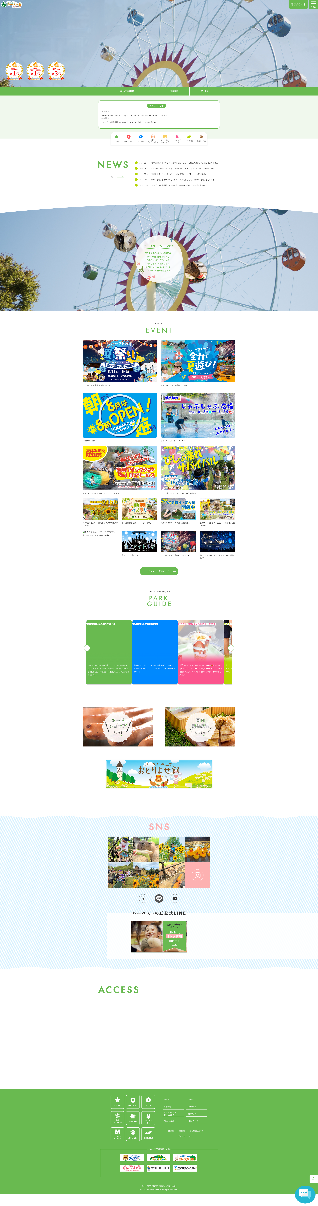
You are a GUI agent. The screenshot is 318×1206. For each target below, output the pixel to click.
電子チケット (298, 4)
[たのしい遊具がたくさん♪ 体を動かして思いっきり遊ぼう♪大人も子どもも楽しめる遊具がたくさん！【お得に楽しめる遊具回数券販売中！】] (155, 621)
